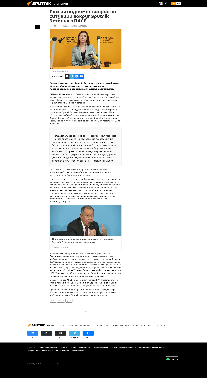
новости (63, 325)
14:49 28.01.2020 (56, 26)
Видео (150, 325)
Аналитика (118, 325)
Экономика (85, 325)
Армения (73, 325)
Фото (127, 325)
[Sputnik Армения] (40, 7)
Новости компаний (100, 347)
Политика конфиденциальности (123, 347)
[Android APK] (172, 359)
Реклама (73, 347)
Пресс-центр (161, 325)
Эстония (61, 301)
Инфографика (139, 325)
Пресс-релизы (85, 347)
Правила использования (47, 347)
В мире (53, 301)
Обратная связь (78, 350)
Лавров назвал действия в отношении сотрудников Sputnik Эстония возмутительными (83, 240)
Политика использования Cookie (151, 347)
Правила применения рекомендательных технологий (48, 350)
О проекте (31, 347)
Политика (97, 325)
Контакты (63, 347)
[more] (117, 247)
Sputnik (68, 301)
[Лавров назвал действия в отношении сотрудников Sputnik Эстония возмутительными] (85, 220)
